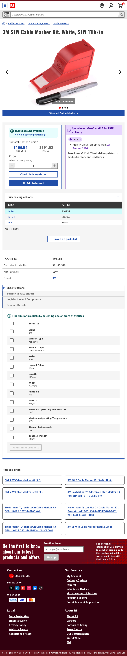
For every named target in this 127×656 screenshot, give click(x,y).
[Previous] (6, 72)
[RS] (12, 5)
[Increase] (54, 165)
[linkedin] (17, 588)
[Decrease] (12, 165)
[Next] (120, 72)
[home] (3, 23)
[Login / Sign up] (111, 5)
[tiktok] (40, 588)
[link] (30, 134)
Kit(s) (12, 156)
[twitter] (11, 588)
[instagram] (29, 588)
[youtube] (23, 588)
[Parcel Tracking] (102, 5)
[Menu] (4, 5)
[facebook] (35, 588)
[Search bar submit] (121, 14)
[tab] (63, 288)
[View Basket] (120, 5)
